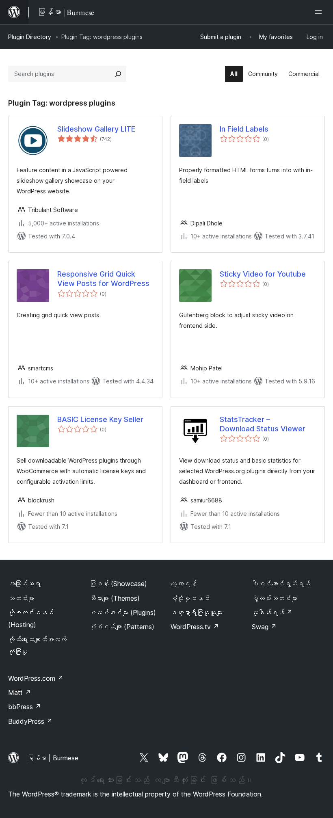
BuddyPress (30, 721)
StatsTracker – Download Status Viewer (262, 424)
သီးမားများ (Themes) (114, 598)
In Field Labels (244, 129)
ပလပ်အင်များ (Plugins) (122, 612)
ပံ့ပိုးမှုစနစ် (190, 598)
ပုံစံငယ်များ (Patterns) (121, 627)
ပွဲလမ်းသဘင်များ (274, 598)
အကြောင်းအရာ (24, 584)
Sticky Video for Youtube (263, 274)
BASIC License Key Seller (100, 419)
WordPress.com (35, 678)
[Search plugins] (118, 74)
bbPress (24, 707)
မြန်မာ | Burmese (52, 758)
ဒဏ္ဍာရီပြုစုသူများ (197, 612)
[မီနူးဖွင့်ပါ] (320, 12)
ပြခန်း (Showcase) (118, 584)
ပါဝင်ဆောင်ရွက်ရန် (281, 584)
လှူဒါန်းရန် (272, 612)
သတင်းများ (21, 598)
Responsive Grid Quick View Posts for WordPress (103, 279)
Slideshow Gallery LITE (96, 129)
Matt (19, 692)
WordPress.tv (195, 627)
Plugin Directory (29, 36)
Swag (264, 627)
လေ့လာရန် (184, 584)
